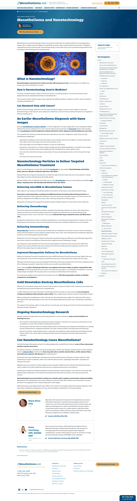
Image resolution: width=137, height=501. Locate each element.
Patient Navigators (106, 217)
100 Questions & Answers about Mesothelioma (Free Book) (108, 68)
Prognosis (104, 83)
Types (103, 91)
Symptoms (104, 78)
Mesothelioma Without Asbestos (106, 152)
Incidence (102, 104)
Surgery (105, 179)
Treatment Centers (106, 205)
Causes (101, 93)
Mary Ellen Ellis (27, 26)
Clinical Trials (107, 228)
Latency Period (103, 106)
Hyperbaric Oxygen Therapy (109, 233)
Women (101, 143)
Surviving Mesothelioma (89, 8)
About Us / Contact (57, 483)
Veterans (103, 273)
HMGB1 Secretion (106, 238)
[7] (57, 353)
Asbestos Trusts (49, 8)
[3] (58, 171)
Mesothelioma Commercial (107, 131)
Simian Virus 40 (103, 136)
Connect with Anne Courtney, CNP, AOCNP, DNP (63, 438)
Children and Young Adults (107, 146)
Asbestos (101, 276)
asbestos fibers (28, 352)
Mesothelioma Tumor (105, 109)
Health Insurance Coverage (107, 118)
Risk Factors (102, 96)
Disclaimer (77, 468)
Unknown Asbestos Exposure (107, 148)
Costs (102, 261)
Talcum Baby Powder (107, 133)
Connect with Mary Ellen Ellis (57, 416)
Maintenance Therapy (107, 190)
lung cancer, (73, 129)
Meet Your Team (97, 3)
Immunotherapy (22, 230)
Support (103, 170)
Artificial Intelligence (105, 168)
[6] (93, 293)
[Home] (17, 11)
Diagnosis (104, 81)
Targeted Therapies (106, 244)
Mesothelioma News (58, 481)
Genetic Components (105, 101)
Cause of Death (103, 155)
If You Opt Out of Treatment (109, 270)
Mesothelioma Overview (25, 8)
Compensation (60, 8)
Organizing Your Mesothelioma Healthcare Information (108, 115)
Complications (103, 126)
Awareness (102, 163)
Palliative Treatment (107, 197)
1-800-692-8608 (23, 471)
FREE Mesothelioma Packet (29, 32)
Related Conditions (106, 120)
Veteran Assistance (72, 8)
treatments (54, 169)
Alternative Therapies (109, 259)
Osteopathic (104, 200)
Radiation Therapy (108, 184)
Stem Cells (104, 249)
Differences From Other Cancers (108, 138)
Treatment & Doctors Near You (108, 208)
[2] (34, 136)
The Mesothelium (104, 111)
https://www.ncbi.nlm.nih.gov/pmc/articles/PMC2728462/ (42, 451)
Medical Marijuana (106, 226)
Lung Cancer (103, 141)
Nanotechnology (106, 231)
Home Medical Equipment (108, 236)
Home (99, 60)
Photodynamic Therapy (108, 241)
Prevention (102, 123)
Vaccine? (103, 256)
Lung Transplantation (107, 251)
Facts (101, 158)
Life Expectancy (104, 86)
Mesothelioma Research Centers (108, 220)
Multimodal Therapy (107, 187)
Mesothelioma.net (38, 489)
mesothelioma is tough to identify (34, 127)
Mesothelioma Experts (107, 211)
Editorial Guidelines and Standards (83, 471)
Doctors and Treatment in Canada (108, 267)
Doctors (103, 202)
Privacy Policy (77, 466)
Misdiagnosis (103, 128)
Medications (106, 223)
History (101, 160)
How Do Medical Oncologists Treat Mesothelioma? (109, 176)
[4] (48, 247)
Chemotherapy (107, 182)
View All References (22, 455)
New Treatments (108, 195)
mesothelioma (25, 131)
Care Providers (105, 214)
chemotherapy (60, 180)
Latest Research (104, 99)
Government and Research (109, 165)
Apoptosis (104, 246)
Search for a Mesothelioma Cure (108, 88)
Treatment (38, 8)
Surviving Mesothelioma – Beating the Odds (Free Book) (107, 72)
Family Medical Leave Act (108, 264)
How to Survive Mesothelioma (108, 65)
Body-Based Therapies (107, 254)
